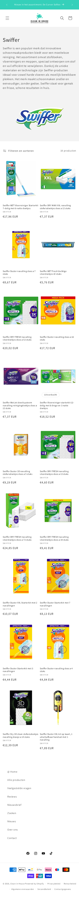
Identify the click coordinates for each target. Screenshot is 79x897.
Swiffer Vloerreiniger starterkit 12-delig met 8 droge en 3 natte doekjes (57, 405)
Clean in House (17, 883)
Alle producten (16, 780)
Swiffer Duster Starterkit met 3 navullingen (18, 670)
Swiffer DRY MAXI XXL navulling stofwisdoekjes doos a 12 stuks (55, 207)
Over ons (12, 829)
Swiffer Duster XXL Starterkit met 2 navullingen (20, 604)
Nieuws (11, 821)
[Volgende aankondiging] (72, 5)
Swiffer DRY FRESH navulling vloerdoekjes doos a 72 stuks (17, 538)
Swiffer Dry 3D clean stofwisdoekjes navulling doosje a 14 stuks (20, 735)
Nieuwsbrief (14, 804)
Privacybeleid (53, 883)
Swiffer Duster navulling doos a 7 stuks (19, 272)
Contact (12, 838)
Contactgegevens (62, 889)
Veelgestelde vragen (19, 788)
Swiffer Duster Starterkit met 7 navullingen (55, 604)
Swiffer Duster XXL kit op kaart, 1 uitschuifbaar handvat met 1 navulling (56, 737)
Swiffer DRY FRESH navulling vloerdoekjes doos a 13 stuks (54, 473)
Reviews (12, 796)
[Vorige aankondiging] (7, 5)
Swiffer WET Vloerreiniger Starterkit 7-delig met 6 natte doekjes (20, 207)
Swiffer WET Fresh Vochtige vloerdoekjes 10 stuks (53, 272)
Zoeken (11, 813)
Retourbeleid (70, 883)
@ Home (12, 771)
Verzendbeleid (44, 889)
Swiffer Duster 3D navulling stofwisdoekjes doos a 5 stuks (17, 473)
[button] (7, 18)
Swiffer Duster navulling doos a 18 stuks (57, 338)
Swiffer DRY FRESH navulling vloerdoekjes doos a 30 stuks (54, 538)
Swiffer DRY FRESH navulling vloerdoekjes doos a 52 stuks (17, 338)
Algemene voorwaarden (22, 889)
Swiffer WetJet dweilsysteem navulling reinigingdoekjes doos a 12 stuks (20, 405)
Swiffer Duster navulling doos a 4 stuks (56, 670)
